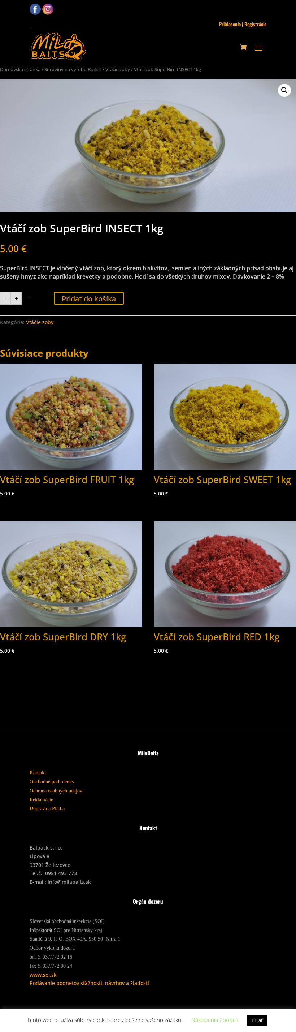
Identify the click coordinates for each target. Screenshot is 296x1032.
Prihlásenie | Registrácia (242, 24)
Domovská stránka (20, 69)
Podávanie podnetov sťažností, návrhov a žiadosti (89, 983)
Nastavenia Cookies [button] (214, 1019)
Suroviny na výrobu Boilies (72, 69)
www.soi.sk (43, 974)
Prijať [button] (257, 1020)
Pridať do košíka (89, 299)
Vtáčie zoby (117, 69)
